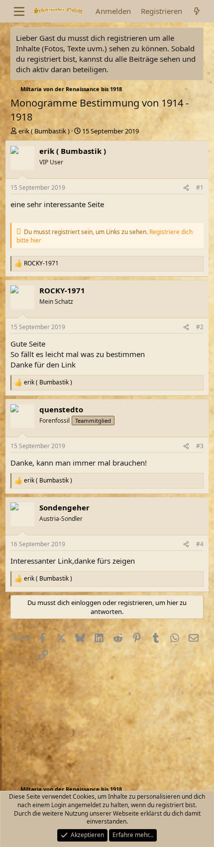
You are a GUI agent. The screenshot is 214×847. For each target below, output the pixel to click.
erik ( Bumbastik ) (44, 130)
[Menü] (19, 11)
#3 (200, 446)
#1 (200, 187)
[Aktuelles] (197, 11)
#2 (200, 327)
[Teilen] (186, 188)
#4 (200, 544)
